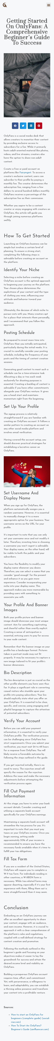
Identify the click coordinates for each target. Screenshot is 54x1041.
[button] (48, 5)
